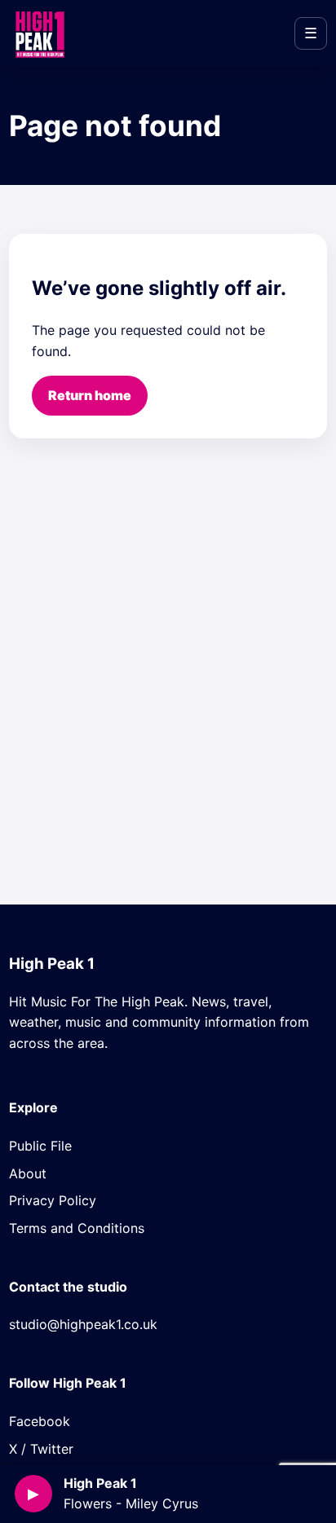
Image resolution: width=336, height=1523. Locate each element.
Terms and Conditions (76, 1228)
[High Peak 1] (39, 33)
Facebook (39, 1421)
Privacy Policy (52, 1200)
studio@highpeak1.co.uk (83, 1324)
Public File (40, 1146)
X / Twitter (41, 1449)
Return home (89, 395)
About (27, 1173)
